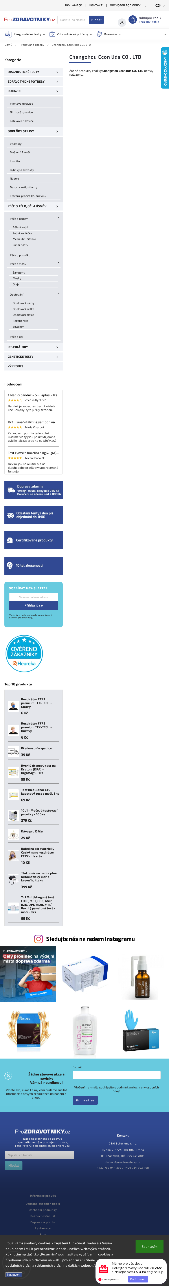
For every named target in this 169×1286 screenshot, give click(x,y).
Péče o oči (16, 336)
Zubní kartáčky (22, 233)
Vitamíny (16, 143)
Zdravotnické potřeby (26, 81)
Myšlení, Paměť (20, 152)
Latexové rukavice (22, 121)
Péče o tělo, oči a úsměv (27, 206)
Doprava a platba (42, 1222)
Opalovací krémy (24, 303)
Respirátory (18, 347)
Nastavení (13, 1274)
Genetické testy (21, 356)
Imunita (15, 161)
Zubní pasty (20, 245)
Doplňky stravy (21, 131)
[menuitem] (26, 34)
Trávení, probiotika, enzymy (28, 196)
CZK (158, 5)
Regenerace (20, 320)
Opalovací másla (24, 314)
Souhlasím (150, 1246)
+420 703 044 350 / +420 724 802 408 (123, 1167)
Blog (43, 1234)
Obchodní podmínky (125, 5)
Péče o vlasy (18, 263)
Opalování (16, 294)
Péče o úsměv (19, 218)
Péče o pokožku (20, 255)
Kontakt (96, 5)
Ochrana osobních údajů (43, 1203)
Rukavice (15, 91)
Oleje (16, 284)
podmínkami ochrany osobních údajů (30, 616)
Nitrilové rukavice (21, 112)
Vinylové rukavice (21, 103)
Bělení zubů (20, 227)
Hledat (96, 20)
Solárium (18, 326)
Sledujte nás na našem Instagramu (90, 938)
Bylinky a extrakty (22, 170)
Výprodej (15, 366)
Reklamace (73, 5)
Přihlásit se (33, 605)
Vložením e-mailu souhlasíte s (30, 616)
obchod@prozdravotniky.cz (123, 1162)
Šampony (19, 272)
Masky (17, 278)
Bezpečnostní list (42, 1216)
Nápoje (14, 178)
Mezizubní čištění (24, 239)
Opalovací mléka (24, 309)
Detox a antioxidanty (23, 187)
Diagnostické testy (23, 72)
